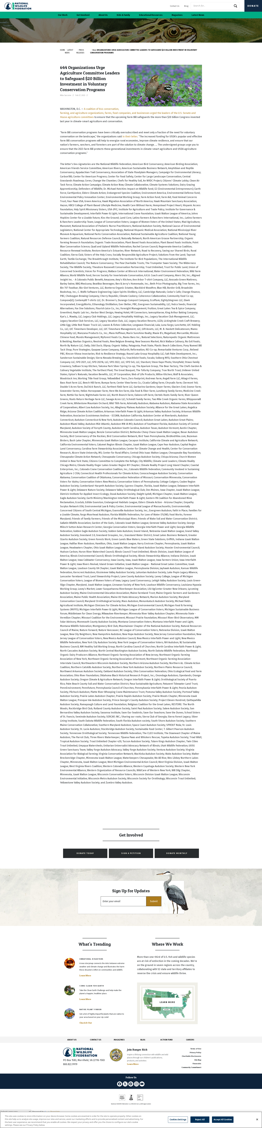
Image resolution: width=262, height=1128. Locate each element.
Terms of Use (195, 1049)
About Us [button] (103, 15)
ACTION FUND (166, 1040)
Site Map (197, 1060)
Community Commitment (191, 1067)
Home (62, 50)
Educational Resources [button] (151, 15)
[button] (153, 901)
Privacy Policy (195, 1053)
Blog (186, 6)
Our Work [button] (62, 15)
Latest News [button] (198, 15)
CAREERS (190, 1040)
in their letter (130, 136)
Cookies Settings (178, 1119)
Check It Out (85, 1022)
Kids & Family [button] (123, 15)
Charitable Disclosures (191, 1056)
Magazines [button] (177, 15)
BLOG (142, 1040)
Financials (197, 1064)
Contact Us (174, 6)
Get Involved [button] (83, 15)
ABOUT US (72, 1040)
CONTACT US (95, 1040)
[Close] (257, 1119)
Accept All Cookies (223, 1119)
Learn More (85, 975)
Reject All (200, 1119)
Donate (253, 5)
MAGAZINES (119, 1040)
